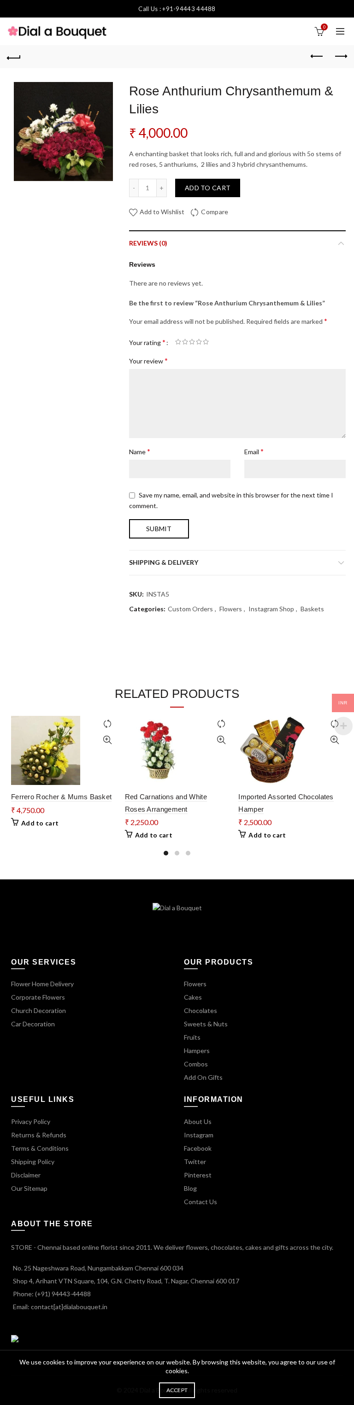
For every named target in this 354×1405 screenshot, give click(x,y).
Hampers (197, 1050)
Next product (340, 56)
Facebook (198, 1148)
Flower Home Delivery (42, 984)
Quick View (108, 740)
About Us (198, 1121)
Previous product (317, 56)
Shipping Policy (32, 1161)
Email (254, 451)
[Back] (13, 56)
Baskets (312, 609)
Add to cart (207, 188)
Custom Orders (190, 609)
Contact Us (200, 1202)
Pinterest (198, 1175)
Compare (214, 212)
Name (139, 451)
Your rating (147, 342)
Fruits (192, 1037)
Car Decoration (33, 1024)
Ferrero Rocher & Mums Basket (61, 797)
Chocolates (200, 1010)
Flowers (230, 609)
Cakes (193, 997)
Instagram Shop (271, 609)
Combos (196, 1064)
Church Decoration (38, 1010)
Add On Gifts (203, 1077)
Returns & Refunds (38, 1135)
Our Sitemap (29, 1188)
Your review (148, 360)
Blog (190, 1188)
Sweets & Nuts (206, 1024)
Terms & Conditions (40, 1148)
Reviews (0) (148, 243)
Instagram (198, 1135)
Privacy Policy (30, 1121)
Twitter (195, 1161)
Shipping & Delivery (163, 562)
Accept (177, 1390)
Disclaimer (26, 1175)
